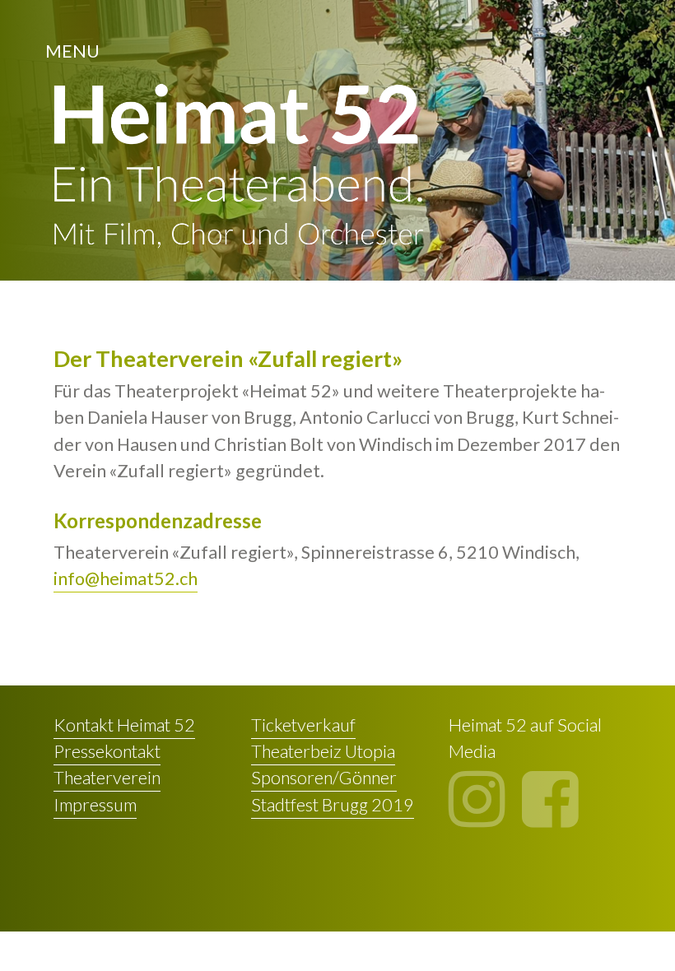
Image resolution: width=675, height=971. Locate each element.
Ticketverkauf (303, 725)
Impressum (95, 804)
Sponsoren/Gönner (324, 777)
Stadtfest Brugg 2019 (332, 804)
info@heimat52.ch (126, 578)
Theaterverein (107, 777)
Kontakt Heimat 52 (124, 725)
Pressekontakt (107, 751)
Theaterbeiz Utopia (323, 751)
